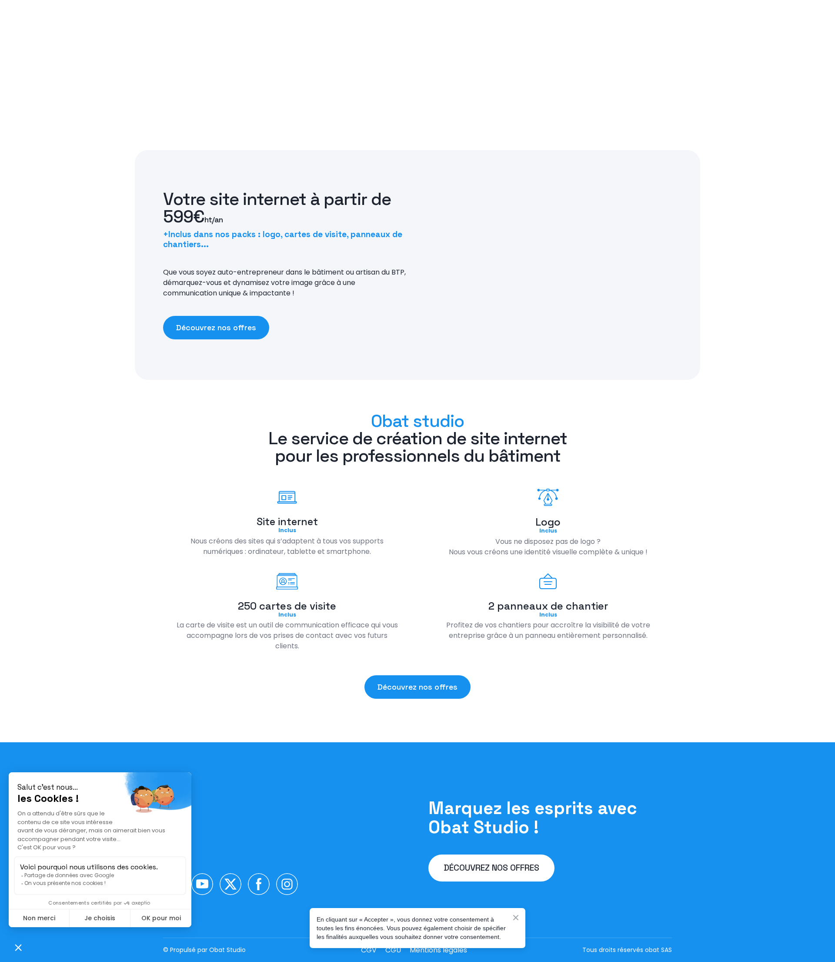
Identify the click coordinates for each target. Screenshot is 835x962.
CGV (369, 950)
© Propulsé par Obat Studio (204, 949)
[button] (216, 327)
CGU (393, 950)
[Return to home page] (233, 823)
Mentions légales (438, 950)
